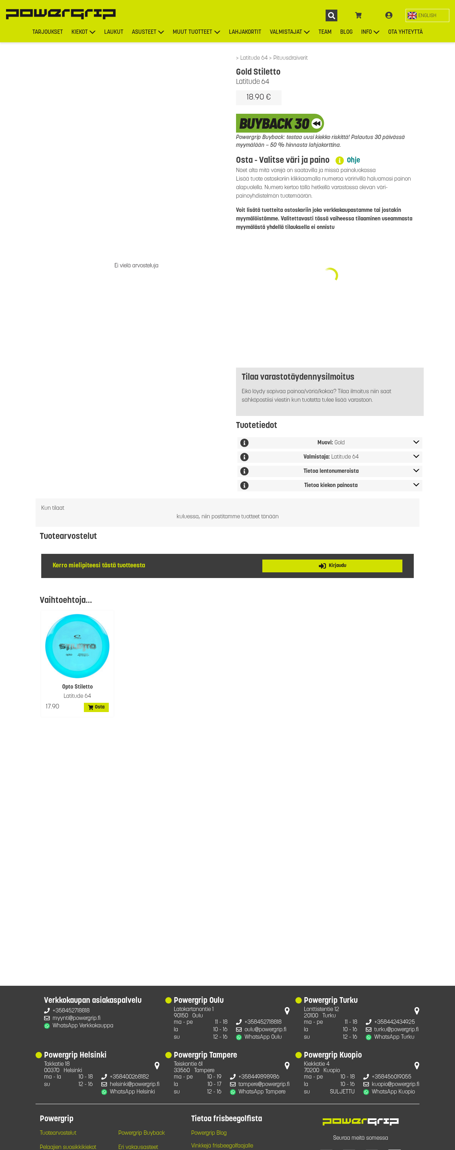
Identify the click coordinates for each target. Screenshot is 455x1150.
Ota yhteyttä (405, 32)
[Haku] (331, 15)
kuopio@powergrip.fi (395, 1084)
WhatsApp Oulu (263, 1037)
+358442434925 (394, 1022)
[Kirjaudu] (389, 15)
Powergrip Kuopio (333, 1056)
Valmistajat (286, 32)
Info (366, 32)
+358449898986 (259, 1077)
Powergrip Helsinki (75, 1056)
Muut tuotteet (192, 32)
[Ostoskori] (358, 15)
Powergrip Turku (331, 1001)
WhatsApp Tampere (262, 1092)
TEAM (325, 32)
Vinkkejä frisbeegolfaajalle (222, 1146)
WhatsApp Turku (394, 1037)
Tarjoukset (47, 32)
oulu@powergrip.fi (266, 1030)
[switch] (427, 15)
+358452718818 (71, 1011)
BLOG (346, 32)
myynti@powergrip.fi (77, 1018)
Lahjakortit (245, 32)
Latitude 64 (254, 58)
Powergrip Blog (209, 1133)
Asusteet (144, 32)
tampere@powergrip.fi (264, 1084)
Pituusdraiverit (290, 58)
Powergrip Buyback (141, 1133)
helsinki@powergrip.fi (135, 1084)
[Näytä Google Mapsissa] (287, 1012)
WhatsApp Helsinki (132, 1092)
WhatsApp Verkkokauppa (83, 1026)
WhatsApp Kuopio (393, 1092)
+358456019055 (391, 1077)
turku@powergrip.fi (396, 1030)
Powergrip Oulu (199, 1001)
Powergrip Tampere (205, 1056)
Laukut (113, 32)
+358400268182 (129, 1077)
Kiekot (79, 32)
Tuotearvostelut (58, 1133)
